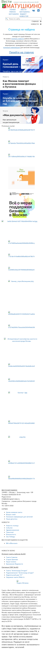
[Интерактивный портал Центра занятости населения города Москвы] (21, 349)
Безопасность (11, 534)
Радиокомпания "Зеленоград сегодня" (20, 573)
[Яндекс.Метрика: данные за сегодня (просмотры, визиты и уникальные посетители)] (22, 582)
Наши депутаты (11, 519)
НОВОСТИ (35, 24)
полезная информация (11, 47)
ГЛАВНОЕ (36, 21)
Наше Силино (11, 561)
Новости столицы (12, 525)
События (9, 528)
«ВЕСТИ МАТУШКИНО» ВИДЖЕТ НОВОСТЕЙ (25, 12)
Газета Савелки (11, 557)
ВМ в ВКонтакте (11, 543)
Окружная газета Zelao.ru (15, 577)
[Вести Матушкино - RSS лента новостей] (38, 10)
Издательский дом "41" (14, 575)
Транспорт (10, 532)
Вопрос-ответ (11, 514)
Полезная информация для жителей (19, 517)
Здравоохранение (12, 530)
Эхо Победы (10, 536)
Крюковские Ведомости (14, 564)
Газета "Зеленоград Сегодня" (16, 570)
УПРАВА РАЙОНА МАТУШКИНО (14, 11)
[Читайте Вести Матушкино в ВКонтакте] (33, 10)
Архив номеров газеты (14, 512)
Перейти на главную (21, 52)
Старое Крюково (12, 559)
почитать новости (17, 38)
